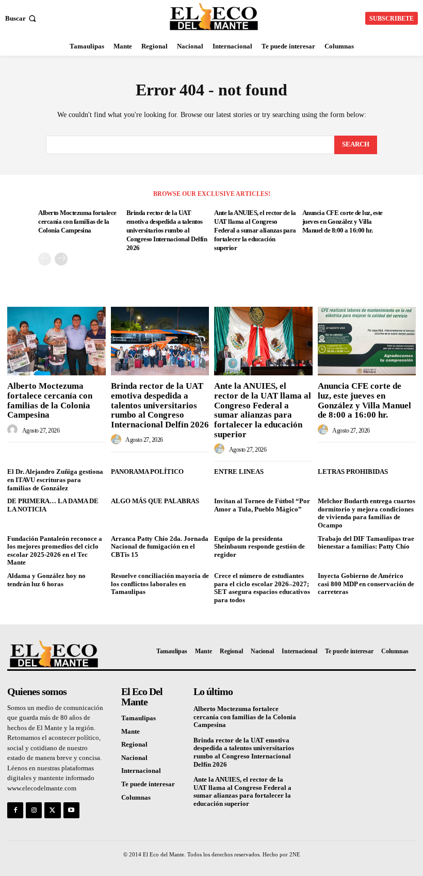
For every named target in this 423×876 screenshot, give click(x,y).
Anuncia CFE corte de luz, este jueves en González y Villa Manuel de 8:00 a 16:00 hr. (342, 221)
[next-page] (61, 259)
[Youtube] (71, 810)
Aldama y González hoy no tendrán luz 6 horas (46, 580)
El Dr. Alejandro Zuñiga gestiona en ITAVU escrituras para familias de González (55, 479)
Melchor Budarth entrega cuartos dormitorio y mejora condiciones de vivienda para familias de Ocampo (366, 513)
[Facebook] (15, 810)
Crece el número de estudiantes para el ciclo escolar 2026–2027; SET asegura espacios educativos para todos (262, 588)
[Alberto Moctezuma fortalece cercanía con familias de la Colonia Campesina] (56, 341)
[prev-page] (44, 259)
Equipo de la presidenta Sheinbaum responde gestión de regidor (259, 546)
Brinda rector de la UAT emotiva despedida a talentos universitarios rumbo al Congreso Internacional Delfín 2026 (166, 230)
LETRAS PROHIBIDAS (353, 471)
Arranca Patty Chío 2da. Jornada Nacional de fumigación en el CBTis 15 (159, 546)
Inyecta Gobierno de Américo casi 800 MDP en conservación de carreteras (366, 584)
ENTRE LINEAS (239, 471)
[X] (52, 810)
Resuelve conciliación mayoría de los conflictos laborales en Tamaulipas (160, 584)
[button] (21, 18)
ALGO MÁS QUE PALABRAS (155, 501)
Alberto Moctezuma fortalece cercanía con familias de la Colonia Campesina (77, 221)
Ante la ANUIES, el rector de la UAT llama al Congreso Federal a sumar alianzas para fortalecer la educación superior (255, 230)
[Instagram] (34, 810)
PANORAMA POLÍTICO (147, 471)
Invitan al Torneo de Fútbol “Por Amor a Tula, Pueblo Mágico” (262, 505)
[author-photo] (14, 430)
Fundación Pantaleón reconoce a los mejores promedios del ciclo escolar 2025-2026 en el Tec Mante (54, 551)
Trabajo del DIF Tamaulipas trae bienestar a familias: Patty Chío (366, 543)
